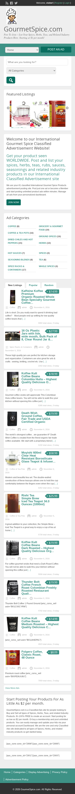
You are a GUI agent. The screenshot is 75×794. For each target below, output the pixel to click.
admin (24, 307)
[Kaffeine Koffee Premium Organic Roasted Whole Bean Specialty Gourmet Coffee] (12, 303)
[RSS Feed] (6, 2)
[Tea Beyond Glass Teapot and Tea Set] (25, 114)
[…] (23, 319)
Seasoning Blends (19, 260)
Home (7, 772)
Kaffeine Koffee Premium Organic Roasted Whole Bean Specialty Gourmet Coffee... (38, 296)
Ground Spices (48, 236)
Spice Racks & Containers (21, 347)
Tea (41, 260)
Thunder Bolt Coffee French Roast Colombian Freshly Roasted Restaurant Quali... (39, 587)
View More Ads (12, 688)
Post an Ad (56, 49)
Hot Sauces (15, 253)
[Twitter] (15, 2)
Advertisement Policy (16, 779)
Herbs (42, 243)
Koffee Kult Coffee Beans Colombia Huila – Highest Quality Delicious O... (39, 378)
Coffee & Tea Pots (18, 233)
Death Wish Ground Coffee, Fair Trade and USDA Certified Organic (35, 417)
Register (59, 3)
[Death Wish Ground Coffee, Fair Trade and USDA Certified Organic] (12, 425)
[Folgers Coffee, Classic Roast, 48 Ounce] (44, 114)
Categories (19, 772)
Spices (43, 253)
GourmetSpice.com (33, 28)
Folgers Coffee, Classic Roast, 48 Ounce (32, 654)
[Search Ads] (10, 80)
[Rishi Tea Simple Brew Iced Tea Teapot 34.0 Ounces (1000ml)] (12, 512)
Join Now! (13, 202)
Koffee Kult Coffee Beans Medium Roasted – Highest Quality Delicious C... (40, 623)
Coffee (12, 226)
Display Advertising (38, 772)
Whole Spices (47, 266)
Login (67, 3)
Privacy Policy (59, 772)
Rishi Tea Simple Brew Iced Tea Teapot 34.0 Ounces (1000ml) (35, 500)
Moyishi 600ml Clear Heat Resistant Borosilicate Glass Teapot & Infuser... (38, 457)
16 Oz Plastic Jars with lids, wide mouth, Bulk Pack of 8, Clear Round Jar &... (39, 335)
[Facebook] (11, 2)
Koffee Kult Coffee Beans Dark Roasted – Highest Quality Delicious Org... (37, 547)
